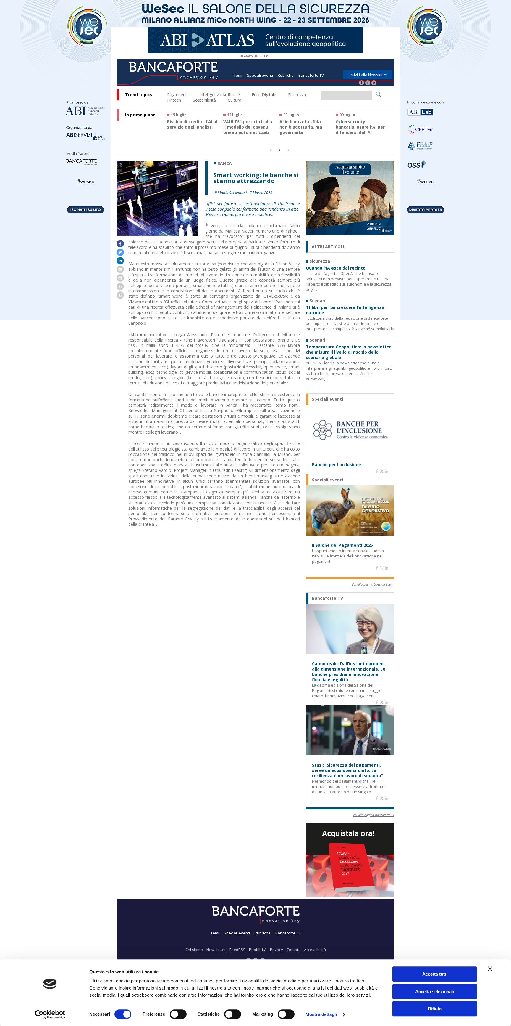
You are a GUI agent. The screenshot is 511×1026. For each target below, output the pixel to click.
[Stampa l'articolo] (120, 280)
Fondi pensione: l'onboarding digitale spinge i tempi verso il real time (190, 129)
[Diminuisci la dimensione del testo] (120, 297)
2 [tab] (279, 150)
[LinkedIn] (373, 83)
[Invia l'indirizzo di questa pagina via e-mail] (120, 271)
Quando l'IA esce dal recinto (336, 268)
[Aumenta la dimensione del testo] (120, 288)
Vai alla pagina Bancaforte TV (373, 814)
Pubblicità (257, 949)
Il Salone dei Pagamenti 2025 (342, 545)
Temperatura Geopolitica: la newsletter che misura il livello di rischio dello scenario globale (348, 352)
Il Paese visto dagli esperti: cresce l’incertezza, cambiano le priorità (360, 129)
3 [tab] (288, 150)
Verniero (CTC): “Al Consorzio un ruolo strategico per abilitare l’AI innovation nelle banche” (248, 132)
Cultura (234, 100)
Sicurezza (297, 94)
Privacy (276, 949)
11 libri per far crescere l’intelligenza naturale (345, 310)
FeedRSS (237, 949)
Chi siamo (194, 949)
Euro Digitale (264, 94)
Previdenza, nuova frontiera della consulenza (298, 127)
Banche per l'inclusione (336, 464)
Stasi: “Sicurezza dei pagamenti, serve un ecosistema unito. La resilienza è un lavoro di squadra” (347, 770)
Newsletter (216, 949)
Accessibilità (315, 949)
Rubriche (286, 75)
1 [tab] (271, 150)
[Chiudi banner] (490, 968)
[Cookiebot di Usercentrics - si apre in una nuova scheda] (50, 1014)
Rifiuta (435, 1008)
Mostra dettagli (321, 1014)
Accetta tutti (434, 974)
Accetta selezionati (434, 991)
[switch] (178, 1014)
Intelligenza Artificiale (220, 94)
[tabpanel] (195, 126)
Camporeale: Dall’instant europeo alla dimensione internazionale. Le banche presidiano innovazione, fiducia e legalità (348, 671)
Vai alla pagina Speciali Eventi (373, 584)
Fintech (174, 100)
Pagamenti (177, 94)
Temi (238, 75)
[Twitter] (367, 83)
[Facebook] (361, 83)
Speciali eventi (260, 75)
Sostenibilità (204, 100)
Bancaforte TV (311, 75)
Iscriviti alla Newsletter (368, 74)
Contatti (293, 949)
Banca (224, 163)
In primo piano (140, 115)
